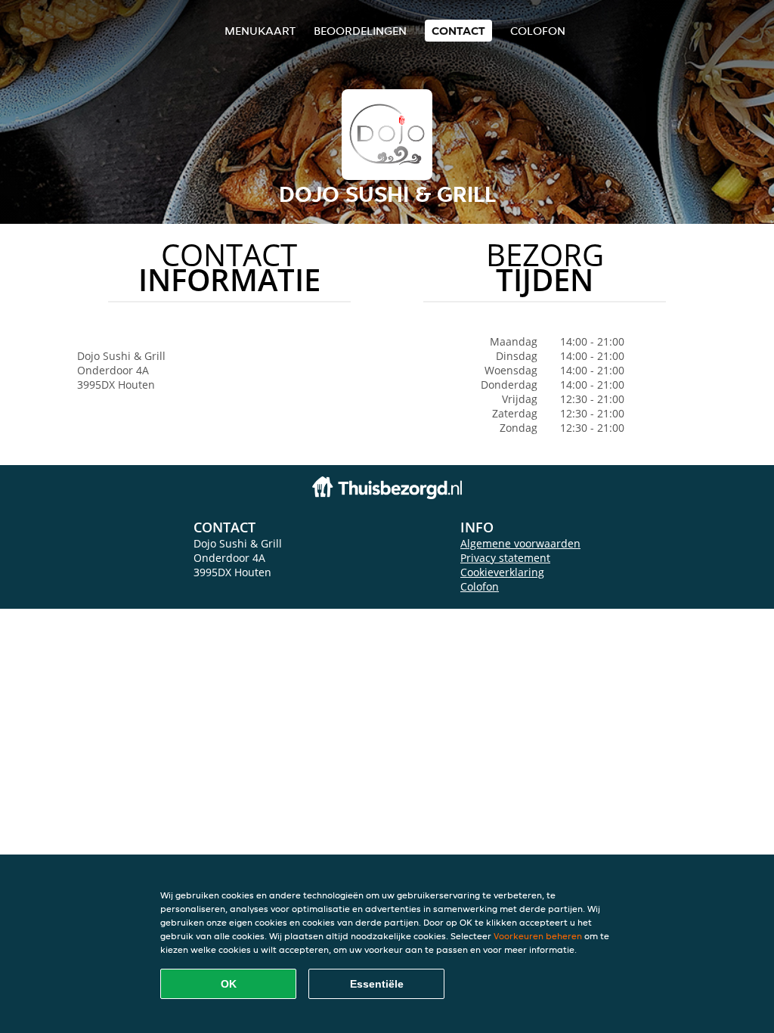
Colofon (479, 586)
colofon (537, 31)
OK (229, 984)
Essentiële (377, 984)
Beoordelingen (360, 31)
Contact (458, 31)
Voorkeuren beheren (538, 935)
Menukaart (260, 31)
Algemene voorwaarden (520, 543)
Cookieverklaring (502, 572)
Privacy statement (505, 558)
